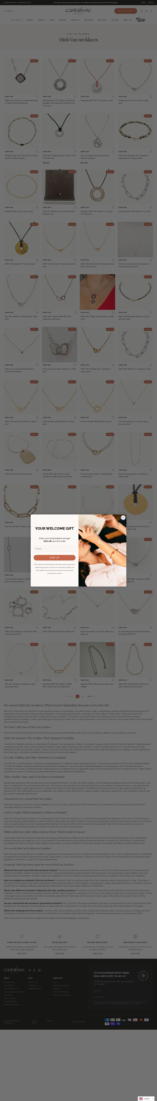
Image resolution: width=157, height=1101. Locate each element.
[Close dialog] (123, 517)
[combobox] (146, 1098)
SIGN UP (54, 557)
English (147, 1099)
